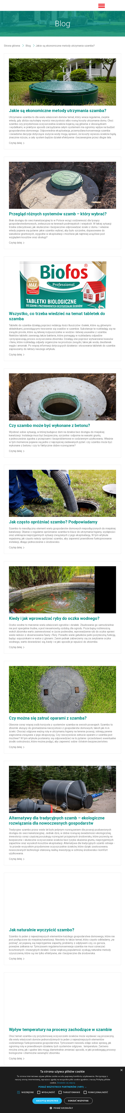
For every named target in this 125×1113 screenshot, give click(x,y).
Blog (28, 45)
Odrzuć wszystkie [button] (78, 1100)
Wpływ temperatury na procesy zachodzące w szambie (60, 1029)
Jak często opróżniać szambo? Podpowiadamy (53, 521)
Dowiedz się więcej (66, 1082)
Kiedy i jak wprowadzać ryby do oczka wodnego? (54, 618)
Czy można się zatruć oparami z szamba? (48, 718)
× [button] (121, 1070)
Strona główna (12, 45)
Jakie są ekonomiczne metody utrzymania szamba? (57, 110)
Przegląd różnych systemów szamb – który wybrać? (58, 213)
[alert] (62, 1090)
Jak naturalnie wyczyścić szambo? (41, 929)
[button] (62, 1087)
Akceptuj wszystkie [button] (47, 1100)
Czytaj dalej (16, 143)
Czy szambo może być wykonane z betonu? (49, 425)
